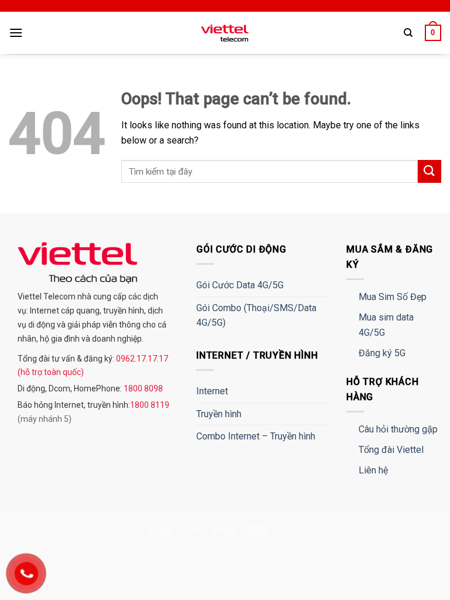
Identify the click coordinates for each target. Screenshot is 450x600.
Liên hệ (373, 470)
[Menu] (16, 32)
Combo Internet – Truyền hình (255, 436)
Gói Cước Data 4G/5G (240, 285)
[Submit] (429, 171)
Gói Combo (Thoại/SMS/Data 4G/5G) (256, 315)
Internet (212, 391)
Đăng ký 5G (382, 353)
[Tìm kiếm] (408, 33)
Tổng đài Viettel (391, 449)
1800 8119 (149, 405)
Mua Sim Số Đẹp (393, 296)
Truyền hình (218, 414)
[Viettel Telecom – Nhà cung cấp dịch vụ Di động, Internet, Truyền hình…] (225, 33)
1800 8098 (142, 388)
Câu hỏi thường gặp (398, 429)
